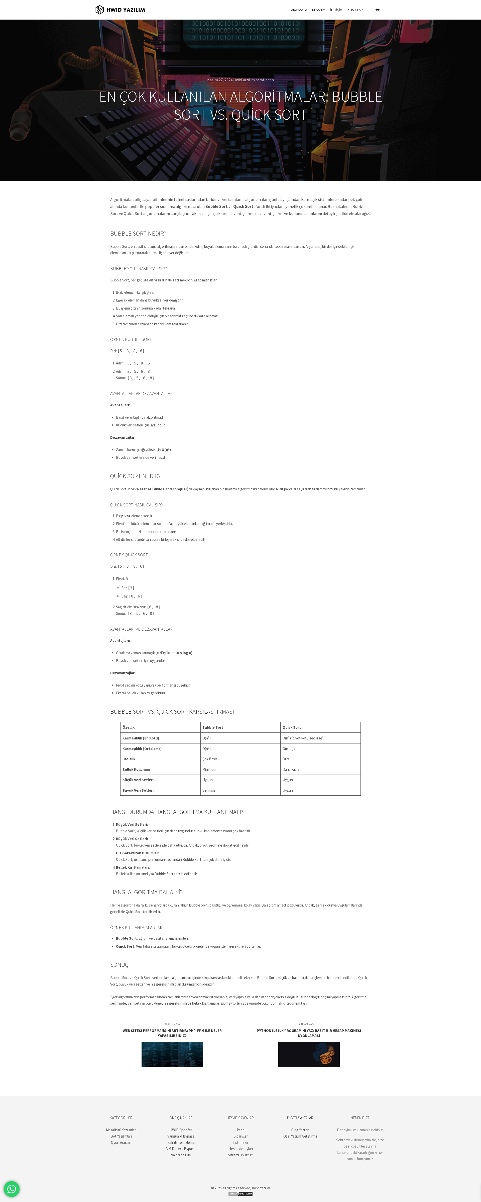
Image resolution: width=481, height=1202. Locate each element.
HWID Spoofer (181, 1130)
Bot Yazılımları (121, 1136)
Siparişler (241, 1136)
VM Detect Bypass (180, 1148)
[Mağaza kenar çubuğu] (377, 10)
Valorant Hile (181, 1155)
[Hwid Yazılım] (120, 10)
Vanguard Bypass (180, 1136)
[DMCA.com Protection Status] (240, 1195)
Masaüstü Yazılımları (121, 1130)
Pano (241, 1130)
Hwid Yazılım (261, 1188)
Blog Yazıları (300, 1130)
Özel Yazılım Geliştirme (300, 1136)
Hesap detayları (240, 1148)
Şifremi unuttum (241, 1155)
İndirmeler (241, 1142)
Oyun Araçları (121, 1142)
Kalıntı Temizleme (181, 1142)
